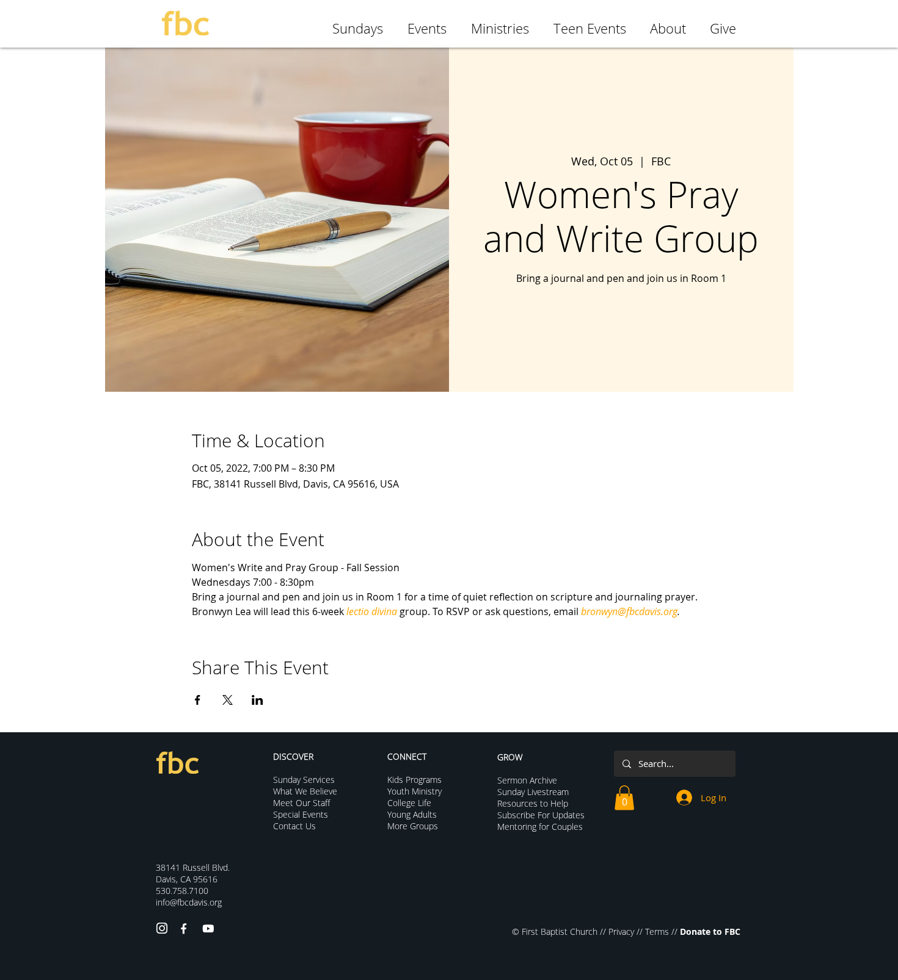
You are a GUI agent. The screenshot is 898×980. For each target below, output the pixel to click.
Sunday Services (304, 779)
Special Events (300, 814)
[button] (624, 797)
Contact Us (294, 826)
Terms (657, 931)
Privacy (621, 931)
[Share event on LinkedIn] (257, 700)
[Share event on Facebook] (197, 700)
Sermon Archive (527, 780)
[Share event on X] (227, 700)
